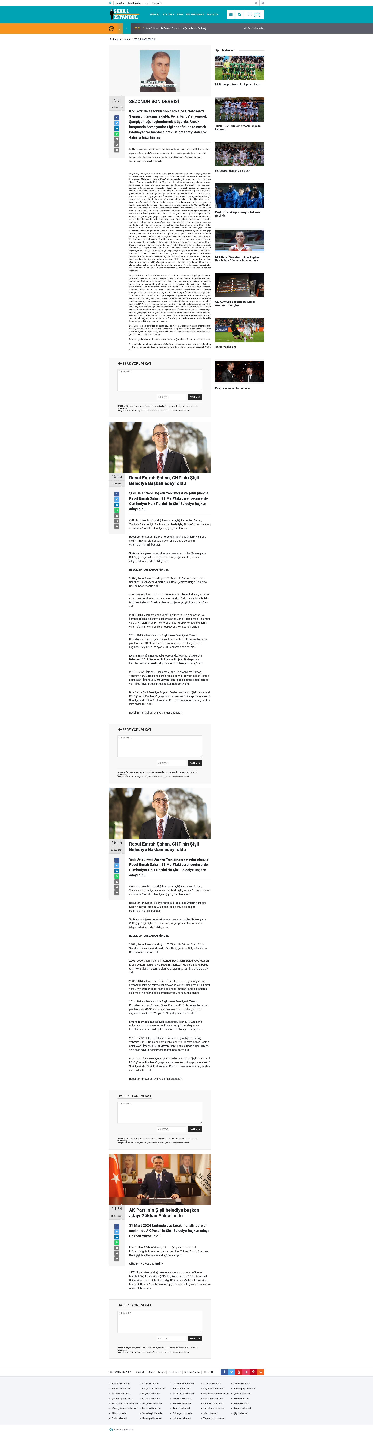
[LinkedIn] (116, 128)
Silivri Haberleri (119, 1413)
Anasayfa (140, 1372)
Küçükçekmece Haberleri (124, 1408)
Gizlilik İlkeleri (175, 1372)
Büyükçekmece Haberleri (216, 1393)
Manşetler (120, 3)
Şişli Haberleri (241, 1413)
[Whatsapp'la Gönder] (116, 134)
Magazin (212, 14)
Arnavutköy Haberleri (183, 1383)
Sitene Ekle (157, 3)
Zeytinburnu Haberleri (214, 1418)
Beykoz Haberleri (151, 1393)
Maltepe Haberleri (151, 1408)
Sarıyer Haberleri (242, 1408)
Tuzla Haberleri (119, 1418)
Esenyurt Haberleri (182, 1398)
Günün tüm (254, 28)
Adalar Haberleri (150, 1383)
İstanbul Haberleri (121, 1383)
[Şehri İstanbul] (124, 14)
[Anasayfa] (110, 3)
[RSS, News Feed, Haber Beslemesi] (260, 1372)
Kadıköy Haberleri (182, 1403)
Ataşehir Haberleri (212, 1383)
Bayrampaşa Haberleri (245, 1388)
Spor (180, 14)
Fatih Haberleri (241, 1398)
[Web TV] (255, 2)
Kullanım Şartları (192, 1372)
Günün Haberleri (134, 3)
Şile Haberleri (210, 1413)
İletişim (161, 1372)
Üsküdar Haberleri (182, 1418)
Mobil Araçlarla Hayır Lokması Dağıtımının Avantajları (172, 28)
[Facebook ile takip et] (224, 1372)
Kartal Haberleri (241, 1403)
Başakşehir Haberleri (213, 1388)
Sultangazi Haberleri (183, 1413)
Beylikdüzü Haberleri (183, 1393)
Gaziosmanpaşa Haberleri (125, 1403)
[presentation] (119, 28)
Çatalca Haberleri (242, 1393)
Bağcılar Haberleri (121, 1388)
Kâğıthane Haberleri (213, 1403)
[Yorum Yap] (116, 150)
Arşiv (147, 3)
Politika (168, 14)
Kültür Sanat (195, 14)
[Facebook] (116, 117)
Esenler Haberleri (151, 1398)
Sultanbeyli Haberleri (152, 1413)
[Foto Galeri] (262, 2)
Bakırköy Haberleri (182, 1388)
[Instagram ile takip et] (246, 1372)
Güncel (155, 14)
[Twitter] (116, 123)
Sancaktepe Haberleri (214, 1408)
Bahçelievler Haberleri (153, 1388)
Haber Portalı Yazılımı (123, 1429)
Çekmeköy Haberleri (122, 1398)
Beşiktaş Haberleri (121, 1393)
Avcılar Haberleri (242, 1383)
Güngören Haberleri (152, 1403)
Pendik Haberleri (181, 1408)
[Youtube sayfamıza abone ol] (238, 1372)
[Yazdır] (116, 144)
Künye (152, 1372)
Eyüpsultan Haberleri (213, 1398)
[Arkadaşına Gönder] (116, 139)
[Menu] (231, 14)
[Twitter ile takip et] (231, 1372)
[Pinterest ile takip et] (253, 1372)
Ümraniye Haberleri (152, 1418)
